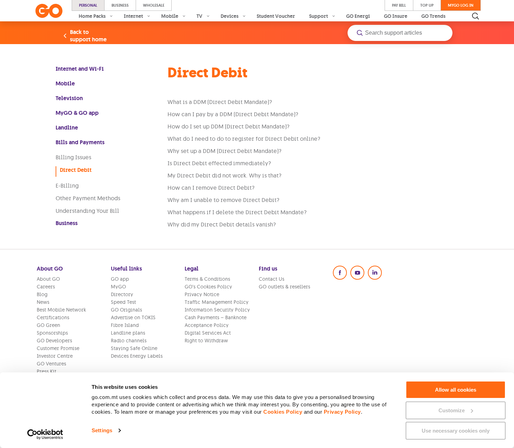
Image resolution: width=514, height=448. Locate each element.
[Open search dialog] (475, 16)
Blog (42, 294)
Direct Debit (76, 170)
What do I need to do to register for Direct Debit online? (243, 138)
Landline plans (128, 333)
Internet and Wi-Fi (80, 68)
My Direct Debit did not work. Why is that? (224, 175)
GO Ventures (51, 363)
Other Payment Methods (88, 198)
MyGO (118, 287)
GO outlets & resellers (284, 287)
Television (69, 98)
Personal (88, 5)
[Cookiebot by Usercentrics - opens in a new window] (45, 434)
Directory (122, 294)
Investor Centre (55, 356)
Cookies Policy (282, 412)
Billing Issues (73, 157)
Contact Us (271, 279)
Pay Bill (399, 5)
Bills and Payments (80, 142)
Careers (46, 287)
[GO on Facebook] (340, 273)
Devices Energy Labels (137, 356)
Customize (451, 410)
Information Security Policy (217, 310)
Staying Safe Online (134, 348)
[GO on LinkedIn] (375, 273)
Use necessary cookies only (456, 431)
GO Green (48, 325)
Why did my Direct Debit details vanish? (221, 224)
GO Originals (126, 310)
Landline (67, 127)
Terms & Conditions (207, 279)
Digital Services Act (208, 333)
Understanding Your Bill (87, 210)
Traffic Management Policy (217, 302)
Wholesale (153, 5)
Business (120, 5)
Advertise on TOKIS (133, 317)
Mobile (65, 83)
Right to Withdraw (206, 340)
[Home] (49, 11)
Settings (102, 430)
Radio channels (129, 340)
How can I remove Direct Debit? (211, 187)
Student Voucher (276, 16)
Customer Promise (58, 348)
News (43, 302)
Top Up (427, 5)
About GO (48, 279)
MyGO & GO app (77, 113)
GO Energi (358, 16)
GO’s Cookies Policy (208, 287)
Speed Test (123, 302)
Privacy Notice (202, 294)
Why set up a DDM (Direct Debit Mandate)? (224, 150)
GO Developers (54, 340)
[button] (400, 33)
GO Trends (433, 16)
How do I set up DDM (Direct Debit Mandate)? (228, 126)
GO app (120, 279)
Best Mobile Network (61, 310)
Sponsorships (52, 333)
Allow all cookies (455, 390)
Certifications (53, 317)
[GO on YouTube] (357, 273)
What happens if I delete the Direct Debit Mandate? (237, 212)
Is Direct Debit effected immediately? (219, 163)
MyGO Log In (460, 5)
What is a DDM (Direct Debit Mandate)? (219, 101)
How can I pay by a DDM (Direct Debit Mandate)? (232, 114)
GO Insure (395, 16)
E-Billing (67, 185)
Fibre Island (125, 325)
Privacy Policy (342, 412)
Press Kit (46, 371)
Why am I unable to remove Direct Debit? (223, 199)
